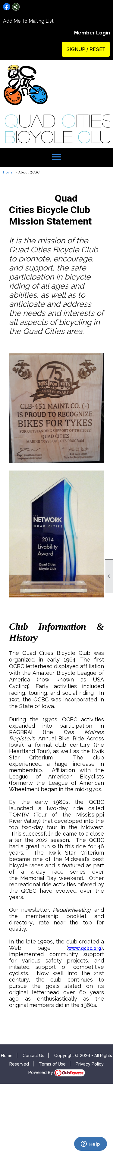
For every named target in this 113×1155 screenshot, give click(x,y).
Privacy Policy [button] (90, 1063)
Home (8, 172)
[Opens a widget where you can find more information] (90, 1144)
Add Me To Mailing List (28, 21)
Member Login (92, 33)
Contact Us (33, 1055)
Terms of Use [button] (52, 1063)
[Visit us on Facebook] (7, 7)
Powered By (41, 1072)
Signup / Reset (85, 49)
